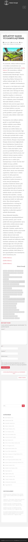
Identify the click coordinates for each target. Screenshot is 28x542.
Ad (2, 346)
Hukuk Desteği (15, 42)
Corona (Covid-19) (9, 437)
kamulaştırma (6, 284)
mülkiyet (20, 294)
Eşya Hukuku (8, 440)
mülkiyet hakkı (6, 296)
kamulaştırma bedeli (14, 284)
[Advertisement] (14, 20)
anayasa (5, 270)
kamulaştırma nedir (7, 288)
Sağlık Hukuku (8, 473)
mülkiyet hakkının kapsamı (8, 314)
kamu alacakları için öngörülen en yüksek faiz (12, 277)
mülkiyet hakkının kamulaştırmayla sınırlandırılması (13, 312)
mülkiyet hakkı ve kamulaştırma (9, 307)
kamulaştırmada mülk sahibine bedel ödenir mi (13, 292)
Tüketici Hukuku (8, 479)
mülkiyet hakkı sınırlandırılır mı (9, 305)
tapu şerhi (17, 318)
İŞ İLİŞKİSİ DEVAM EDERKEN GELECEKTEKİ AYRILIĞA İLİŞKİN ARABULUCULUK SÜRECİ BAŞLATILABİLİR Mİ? (13, 513)
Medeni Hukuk (8, 465)
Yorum (3, 329)
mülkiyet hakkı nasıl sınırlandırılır (10, 303)
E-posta (3, 351)
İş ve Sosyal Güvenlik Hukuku (12, 459)
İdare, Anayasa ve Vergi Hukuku (14, 44)
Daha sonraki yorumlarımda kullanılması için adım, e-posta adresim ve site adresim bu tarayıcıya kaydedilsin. (14, 363)
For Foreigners (8, 445)
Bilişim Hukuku (8, 426)
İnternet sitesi (4, 356)
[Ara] (23, 406)
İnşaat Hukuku (8, 457)
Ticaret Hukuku (8, 476)
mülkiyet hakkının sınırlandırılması (10, 316)
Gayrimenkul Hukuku (10, 448)
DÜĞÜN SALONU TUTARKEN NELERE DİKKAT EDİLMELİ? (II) (12, 508)
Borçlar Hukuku (8, 429)
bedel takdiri (20, 273)
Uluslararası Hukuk (9, 482)
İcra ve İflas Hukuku (9, 451)
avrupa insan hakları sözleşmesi (9, 273)
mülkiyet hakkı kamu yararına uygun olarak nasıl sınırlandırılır (13, 299)
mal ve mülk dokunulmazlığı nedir (10, 294)
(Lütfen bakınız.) (7, 257)
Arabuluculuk (8, 420)
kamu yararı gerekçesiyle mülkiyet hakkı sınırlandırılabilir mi (11, 282)
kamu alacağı (6, 275)
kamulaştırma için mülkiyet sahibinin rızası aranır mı (13, 286)
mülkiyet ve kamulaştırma (8, 318)
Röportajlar (7, 471)
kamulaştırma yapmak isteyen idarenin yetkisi (12, 290)
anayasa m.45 (11, 270)
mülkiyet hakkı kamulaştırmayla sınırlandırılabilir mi (13, 301)
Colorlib (2, 540)
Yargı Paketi (8, 485)
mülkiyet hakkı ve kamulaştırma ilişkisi (11, 310)
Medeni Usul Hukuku (10, 468)
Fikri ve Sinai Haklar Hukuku (11, 443)
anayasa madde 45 (19, 270)
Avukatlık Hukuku (9, 423)
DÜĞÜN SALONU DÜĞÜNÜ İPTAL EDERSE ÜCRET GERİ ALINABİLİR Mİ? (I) (13, 495)
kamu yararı (5, 279)
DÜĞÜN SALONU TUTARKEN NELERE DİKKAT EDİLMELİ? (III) (12, 504)
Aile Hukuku (8, 417)
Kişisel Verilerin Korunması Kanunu (13, 462)
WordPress (16, 540)
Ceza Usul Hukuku (9, 434)
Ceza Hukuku (8, 431)
